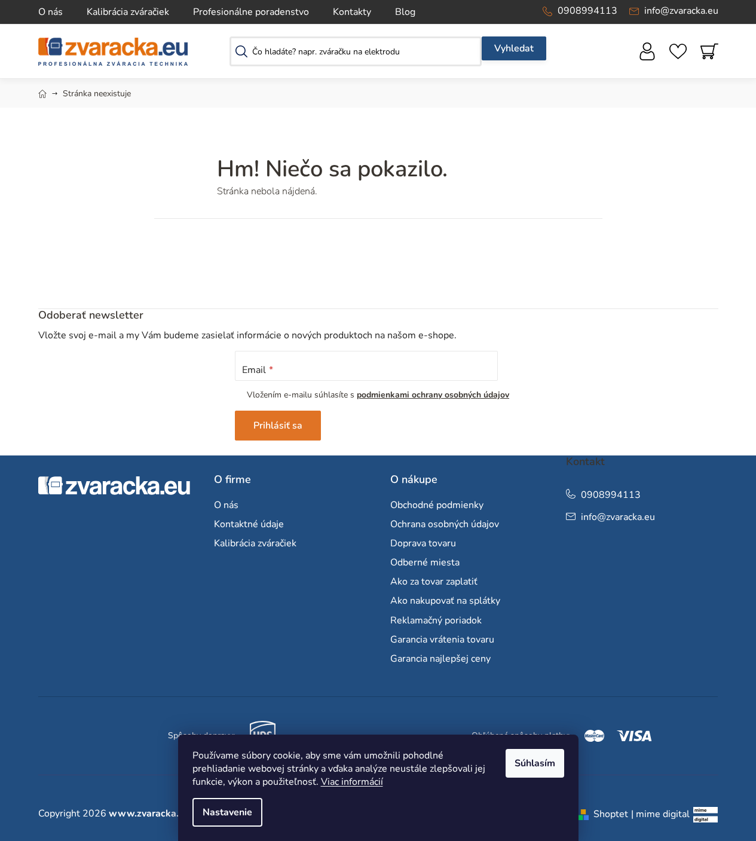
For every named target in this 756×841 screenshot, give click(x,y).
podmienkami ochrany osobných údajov (433, 394)
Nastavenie (227, 812)
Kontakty (352, 12)
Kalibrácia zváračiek (128, 12)
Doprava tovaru (423, 543)
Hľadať (514, 48)
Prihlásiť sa (277, 425)
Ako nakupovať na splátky (445, 600)
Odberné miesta (425, 562)
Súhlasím (535, 763)
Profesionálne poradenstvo (251, 12)
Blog (405, 12)
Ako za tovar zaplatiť (434, 581)
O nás (50, 12)
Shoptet (610, 814)
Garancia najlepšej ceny (440, 658)
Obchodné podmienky (436, 505)
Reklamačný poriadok (436, 620)
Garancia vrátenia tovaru (442, 639)
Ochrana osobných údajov (444, 524)
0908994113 (587, 10)
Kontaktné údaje (249, 524)
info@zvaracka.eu (681, 10)
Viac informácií (352, 781)
